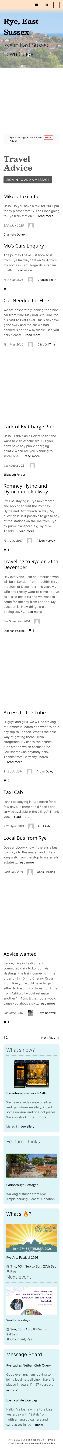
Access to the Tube (25, 712)
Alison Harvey (46, 540)
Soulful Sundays (18, 1320)
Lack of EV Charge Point (30, 427)
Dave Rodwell (46, 1013)
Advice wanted (20, 954)
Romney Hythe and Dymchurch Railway (26, 489)
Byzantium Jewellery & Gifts (26, 1093)
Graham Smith (46, 279)
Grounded (17, 1339)
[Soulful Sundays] (31, 1301)
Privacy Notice (30, 1443)
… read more (43, 216)
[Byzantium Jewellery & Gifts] (31, 1074)
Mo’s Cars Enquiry (24, 246)
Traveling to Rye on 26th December (31, 564)
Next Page (50, 1037)
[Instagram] (46, 5)
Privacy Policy (47, 1443)
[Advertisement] (31, 103)
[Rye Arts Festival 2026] (31, 1238)
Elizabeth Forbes (15, 474)
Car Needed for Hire (26, 300)
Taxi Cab (13, 792)
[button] (56, 5)
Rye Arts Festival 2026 (22, 1257)
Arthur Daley (45, 771)
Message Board (24, 1354)
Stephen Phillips (14, 630)
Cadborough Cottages (22, 1185)
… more (40, 1117)
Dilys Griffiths (46, 344)
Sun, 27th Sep (46, 1266)
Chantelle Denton (15, 234)
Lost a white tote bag (21, 1400)
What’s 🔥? (18, 1214)
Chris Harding (46, 872)
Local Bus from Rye (25, 838)
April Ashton (46, 826)
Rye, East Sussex (21, 26)
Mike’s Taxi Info (21, 196)
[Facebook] (36, 5)
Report (48, 137)
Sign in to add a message (27, 180)
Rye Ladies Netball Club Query (28, 1365)
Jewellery (27, 1126)
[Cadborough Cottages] (31, 1165)
